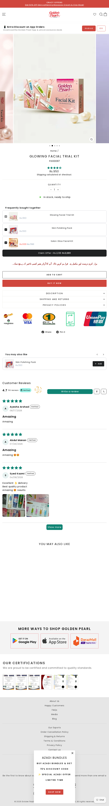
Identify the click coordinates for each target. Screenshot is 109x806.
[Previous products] (97, 354)
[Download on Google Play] (24, 641)
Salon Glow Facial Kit (62, 241)
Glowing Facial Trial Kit (62, 215)
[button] (54, 167)
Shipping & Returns (54, 736)
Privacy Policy (54, 745)
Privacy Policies (54, 305)
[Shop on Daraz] (84, 641)
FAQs (54, 710)
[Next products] (103, 354)
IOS (101, 28)
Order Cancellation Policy (55, 732)
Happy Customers (54, 705)
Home (53, 150)
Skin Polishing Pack (62, 228)
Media (54, 714)
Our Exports (54, 727)
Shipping (41, 174)
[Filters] (97, 391)
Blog (54, 718)
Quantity (54, 184)
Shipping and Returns (54, 299)
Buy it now (54, 283)
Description (54, 293)
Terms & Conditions (54, 740)
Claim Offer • (54, 253)
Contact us (54, 749)
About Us (54, 701)
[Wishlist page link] (96, 14)
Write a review (70, 391)
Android (89, 28)
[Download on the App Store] (55, 641)
